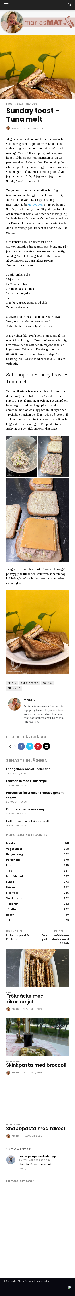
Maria (15, 128)
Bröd (9, 104)
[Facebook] (21, 746)
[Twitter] (29, 746)
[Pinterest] (38, 746)
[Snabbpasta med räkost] (37, 1100)
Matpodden (35, 204)
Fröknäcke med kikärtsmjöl (26, 781)
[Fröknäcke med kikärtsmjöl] (37, 967)
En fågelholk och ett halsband (28, 769)
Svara (22, 1169)
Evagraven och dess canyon (27, 809)
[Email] (46, 746)
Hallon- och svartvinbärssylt (27, 821)
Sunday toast (29, 683)
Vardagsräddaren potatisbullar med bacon (55, 939)
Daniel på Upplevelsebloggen (38, 1156)
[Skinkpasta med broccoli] (37, 1037)
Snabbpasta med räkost (36, 1128)
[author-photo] (8, 1009)
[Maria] (8, 128)
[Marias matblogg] (37, 22)
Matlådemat (14, 1061)
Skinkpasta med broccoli (36, 1065)
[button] (6, 5)
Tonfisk (47, 683)
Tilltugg (31, 104)
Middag (19, 104)
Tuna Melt (14, 688)
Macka (12, 683)
